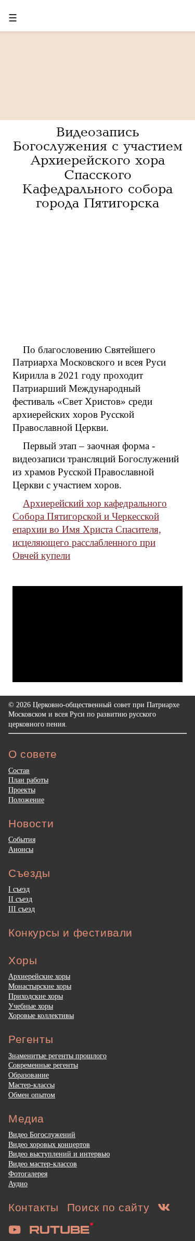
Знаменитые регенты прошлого (57, 1055)
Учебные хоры (30, 1006)
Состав (19, 770)
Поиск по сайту (108, 1207)
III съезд (21, 909)
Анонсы (20, 849)
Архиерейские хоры (39, 976)
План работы (28, 780)
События (21, 839)
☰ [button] (12, 18)
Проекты (21, 790)
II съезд (20, 899)
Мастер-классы (31, 1085)
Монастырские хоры (39, 986)
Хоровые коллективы (41, 1015)
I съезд (19, 889)
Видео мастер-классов (42, 1164)
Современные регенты (43, 1065)
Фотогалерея (27, 1173)
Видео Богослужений (41, 1134)
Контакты (33, 1207)
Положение (26, 799)
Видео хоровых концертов (49, 1144)
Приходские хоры (35, 996)
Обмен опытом (31, 1095)
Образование (28, 1075)
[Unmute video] (97, 634)
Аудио (18, 1183)
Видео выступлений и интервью (59, 1154)
